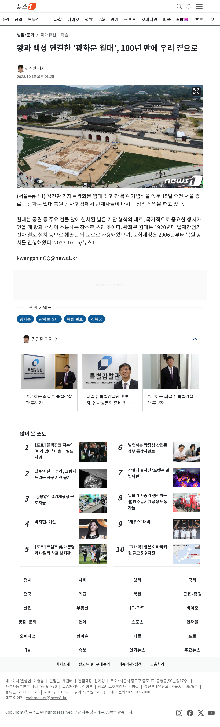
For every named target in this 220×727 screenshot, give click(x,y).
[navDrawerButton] (199, 6)
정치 (28, 580)
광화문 (25, 319)
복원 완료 (75, 319)
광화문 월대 (49, 319)
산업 (28, 608)
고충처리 (157, 664)
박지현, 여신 (45, 521)
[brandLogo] (26, 6)
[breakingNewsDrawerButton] (188, 6)
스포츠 (137, 622)
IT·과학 (137, 608)
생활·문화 (27, 622)
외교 (83, 594)
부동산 (82, 608)
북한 (137, 594)
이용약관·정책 (130, 664)
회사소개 (63, 664)
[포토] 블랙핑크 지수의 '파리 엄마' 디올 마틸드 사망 (54, 451)
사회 (83, 580)
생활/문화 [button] (25, 35)
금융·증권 (192, 594)
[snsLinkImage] (179, 712)
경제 (137, 580)
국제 (192, 580)
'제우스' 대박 (139, 521)
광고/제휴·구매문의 (94, 664)
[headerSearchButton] (179, 6)
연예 (83, 622)
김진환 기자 (35, 68)
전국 (28, 594)
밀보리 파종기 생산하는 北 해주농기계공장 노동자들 (147, 501)
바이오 (192, 608)
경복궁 (96, 319)
